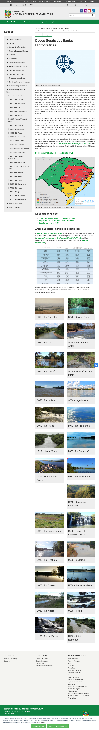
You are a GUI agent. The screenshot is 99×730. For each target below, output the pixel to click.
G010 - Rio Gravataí (16, 100)
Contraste (71, 5)
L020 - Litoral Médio (17, 141)
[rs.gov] (8, 1)
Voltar (39, 35)
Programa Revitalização (16, 70)
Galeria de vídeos (42, 661)
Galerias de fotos (42, 659)
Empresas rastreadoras (16, 78)
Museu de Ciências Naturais (77, 686)
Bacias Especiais (14, 207)
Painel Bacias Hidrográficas (17, 66)
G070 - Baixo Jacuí (16, 125)
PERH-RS (11, 55)
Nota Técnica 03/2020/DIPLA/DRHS (69, 238)
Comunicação (29, 22)
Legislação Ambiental (75, 682)
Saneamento (12, 59)
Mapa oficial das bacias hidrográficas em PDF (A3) (57, 218)
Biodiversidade (73, 659)
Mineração (71, 684)
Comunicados (40, 663)
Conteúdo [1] (8, 5)
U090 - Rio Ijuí (15, 192)
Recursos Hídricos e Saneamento (49, 31)
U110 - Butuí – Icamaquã (18, 200)
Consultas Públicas (74, 670)
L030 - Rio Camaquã (17, 145)
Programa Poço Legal (15, 74)
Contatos (7, 661)
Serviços (33, 1)
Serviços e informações (47, 22)
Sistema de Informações (17, 47)
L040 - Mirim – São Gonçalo (19, 148)
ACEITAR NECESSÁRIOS (58, 726)
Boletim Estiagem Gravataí (17, 86)
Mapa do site (90, 5)
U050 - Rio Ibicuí (16, 176)
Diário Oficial (82, 1)
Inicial (48, 29)
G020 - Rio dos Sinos (17, 104)
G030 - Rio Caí (15, 107)
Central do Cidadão (44, 1)
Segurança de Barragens (16, 63)
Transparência (57, 1)
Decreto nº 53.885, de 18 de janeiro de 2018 (74, 144)
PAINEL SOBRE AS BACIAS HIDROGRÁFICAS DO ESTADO (54, 153)
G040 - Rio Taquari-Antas (18, 111)
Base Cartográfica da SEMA (49, 223)
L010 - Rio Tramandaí (17, 137)
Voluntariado (72, 698)
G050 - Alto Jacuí (16, 115)
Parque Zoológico (74, 689)
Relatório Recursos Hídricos (18, 51)
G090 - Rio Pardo (16, 133)
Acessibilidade (30, 5)
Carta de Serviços (74, 661)
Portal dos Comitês (15, 203)
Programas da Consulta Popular (78, 693)
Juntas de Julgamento (75, 679)
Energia (70, 675)
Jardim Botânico (73, 677)
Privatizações (72, 691)
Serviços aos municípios (44, 666)
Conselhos (71, 668)
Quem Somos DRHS (15, 39)
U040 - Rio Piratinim (17, 172)
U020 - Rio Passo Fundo (18, 162)
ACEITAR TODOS (38, 726)
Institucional (15, 22)
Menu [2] (15, 5)
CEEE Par (71, 666)
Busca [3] (21, 5)
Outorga (11, 43)
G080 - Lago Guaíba (17, 129)
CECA (69, 663)
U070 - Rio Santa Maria (18, 184)
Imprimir (48, 35)
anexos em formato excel (45, 238)
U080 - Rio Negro (16, 188)
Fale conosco (80, 5)
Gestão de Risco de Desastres (19, 82)
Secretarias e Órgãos (70, 1)
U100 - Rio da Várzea (17, 196)
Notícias (26, 1)
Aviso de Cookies (40, 722)
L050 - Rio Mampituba (17, 152)
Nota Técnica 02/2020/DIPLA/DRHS (49, 233)
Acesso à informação (11, 659)
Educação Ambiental (74, 673)
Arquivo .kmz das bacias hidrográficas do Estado (56, 221)
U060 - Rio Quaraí (16, 180)
